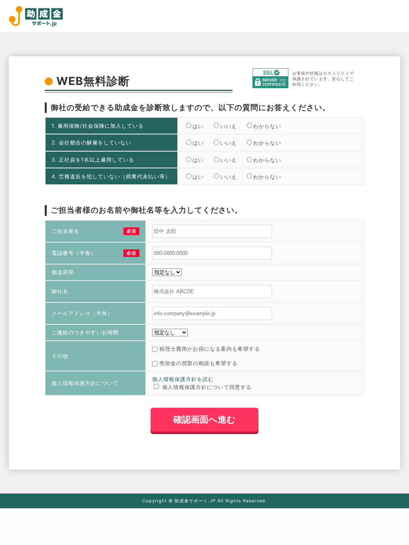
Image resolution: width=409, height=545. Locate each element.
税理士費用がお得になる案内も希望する (209, 349)
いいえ (228, 126)
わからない (267, 126)
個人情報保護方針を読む (183, 379)
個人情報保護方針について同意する (207, 387)
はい (198, 126)
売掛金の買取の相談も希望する (198, 363)
